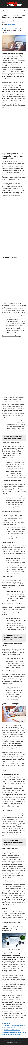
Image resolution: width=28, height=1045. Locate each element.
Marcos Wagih (10, 24)
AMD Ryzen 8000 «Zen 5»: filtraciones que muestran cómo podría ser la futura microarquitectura (14, 1032)
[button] (25, 10)
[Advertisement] (14, 124)
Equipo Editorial (21, 1040)
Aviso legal (12, 1040)
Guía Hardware (6, 29)
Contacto (5, 1040)
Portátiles (15, 29)
